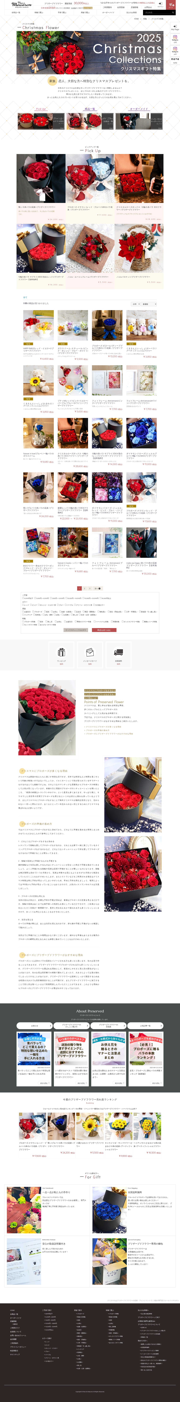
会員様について (15, 1331)
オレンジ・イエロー (51, 1348)
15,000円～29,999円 (91, 598)
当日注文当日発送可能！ (148, 1367)
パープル (70, 605)
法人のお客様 (131, 12)
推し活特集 (112, 1326)
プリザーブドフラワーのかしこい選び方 (153, 1330)
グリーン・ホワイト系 (84, 605)
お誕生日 (27, 612)
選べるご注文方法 (146, 1370)
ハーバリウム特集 (102, 622)
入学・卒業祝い (131, 612)
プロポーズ (38, 612)
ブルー (61, 605)
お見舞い (67, 615)
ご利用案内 (107, 7)
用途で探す (78, 1310)
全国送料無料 (145, 1347)
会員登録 (121, 7)
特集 (145, 19)
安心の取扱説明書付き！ (148, 1357)
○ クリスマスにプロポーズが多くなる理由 (102, 727)
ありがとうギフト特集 (48, 625)
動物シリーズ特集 (150, 622)
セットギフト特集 (30, 625)
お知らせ (144, 1327)
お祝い (58, 615)
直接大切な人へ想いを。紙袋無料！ (152, 1363)
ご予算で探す (47, 1310)
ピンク (34, 605)
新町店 (15, 1324)
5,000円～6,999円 (42, 598)
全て (25, 297)
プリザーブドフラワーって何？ (149, 1317)
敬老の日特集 (81, 1317)
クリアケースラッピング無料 (150, 1350)
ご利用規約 (14, 1343)
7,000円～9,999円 (58, 598)
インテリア (28, 615)
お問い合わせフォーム (18, 1335)
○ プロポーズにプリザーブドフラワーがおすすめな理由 (108, 733)
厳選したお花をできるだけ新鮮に (151, 1344)
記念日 (78, 612)
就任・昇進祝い (82, 1339)
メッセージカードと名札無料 (150, 1354)
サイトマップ (15, 1354)
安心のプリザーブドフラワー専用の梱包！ (154, 1360)
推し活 (75, 615)
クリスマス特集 (157, 19)
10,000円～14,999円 (74, 598)
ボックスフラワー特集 (132, 622)
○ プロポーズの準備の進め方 (97, 730)
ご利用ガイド (15, 1328)
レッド (26, 605)
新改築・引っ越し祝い (149, 612)
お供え (55, 612)
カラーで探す (47, 1338)
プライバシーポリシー (18, 1347)
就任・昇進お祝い (116, 612)
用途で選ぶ (85, 12)
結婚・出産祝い (67, 612)
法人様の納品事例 (146, 1314)
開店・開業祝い (90, 612)
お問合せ (148, 7)
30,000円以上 (106, 598)
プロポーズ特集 (29, 622)
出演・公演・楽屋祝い (89, 615)
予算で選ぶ (62, 12)
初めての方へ (142, 1341)
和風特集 (116, 622)
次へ (96, 588)
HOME (136, 19)
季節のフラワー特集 (84, 622)
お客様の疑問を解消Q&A (146, 1321)
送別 (47, 612)
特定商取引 (14, 1351)
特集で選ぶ (39, 12)
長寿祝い (38, 615)
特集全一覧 (144, 1337)
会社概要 (13, 1339)
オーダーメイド (108, 12)
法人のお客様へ (143, 1310)
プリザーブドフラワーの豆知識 (150, 1334)
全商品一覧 (16, 12)
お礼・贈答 (49, 615)
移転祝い (103, 612)
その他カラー (100, 605)
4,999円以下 (28, 598)
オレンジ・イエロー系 (48, 605)
